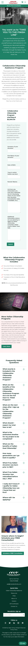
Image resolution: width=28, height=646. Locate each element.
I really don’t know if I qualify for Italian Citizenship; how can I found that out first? (11, 488)
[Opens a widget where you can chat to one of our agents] (23, 643)
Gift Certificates (14, 603)
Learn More (6, 346)
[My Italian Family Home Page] (13, 2)
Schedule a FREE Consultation (13, 553)
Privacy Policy (13, 629)
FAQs (14, 595)
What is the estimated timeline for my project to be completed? (11, 435)
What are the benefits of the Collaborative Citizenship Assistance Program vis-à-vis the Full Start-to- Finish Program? (11, 392)
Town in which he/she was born (13, 173)
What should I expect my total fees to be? (9, 425)
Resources (14, 593)
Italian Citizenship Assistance (14, 590)
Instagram (18, 623)
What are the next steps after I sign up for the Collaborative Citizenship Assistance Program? (11, 411)
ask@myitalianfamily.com (14, 584)
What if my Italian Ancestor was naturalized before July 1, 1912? (10, 475)
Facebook (5, 623)
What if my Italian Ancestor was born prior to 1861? (10, 465)
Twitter (10, 623)
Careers (14, 601)
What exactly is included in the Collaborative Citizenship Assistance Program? (9, 374)
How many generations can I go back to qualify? (11, 455)
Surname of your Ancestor (13, 147)
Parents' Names (12, 181)
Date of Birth (12, 165)
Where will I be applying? (9, 499)
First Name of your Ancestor (13, 156)
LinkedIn (14, 623)
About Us (14, 598)
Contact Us (14, 606)
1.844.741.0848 (14, 581)
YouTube (22, 623)
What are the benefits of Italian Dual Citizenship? (10, 446)
